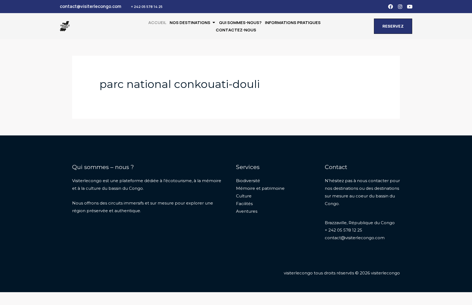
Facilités (244, 203)
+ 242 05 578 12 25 (343, 230)
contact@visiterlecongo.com (355, 237)
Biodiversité (248, 180)
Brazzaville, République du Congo (360, 222)
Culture (244, 196)
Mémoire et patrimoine (260, 188)
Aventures (246, 211)
